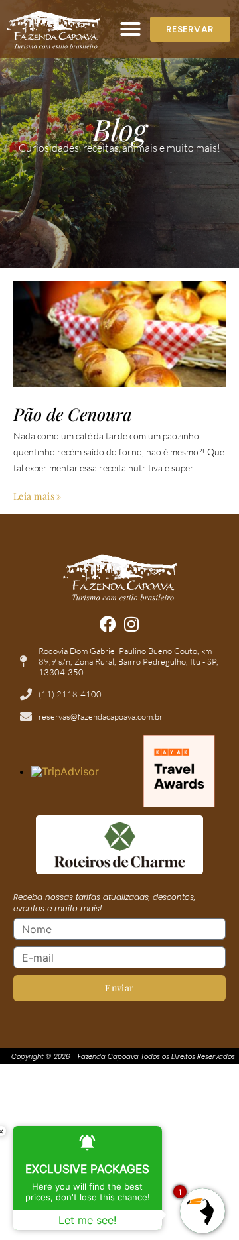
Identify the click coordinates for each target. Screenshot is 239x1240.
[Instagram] (131, 624)
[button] (130, 29)
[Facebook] (108, 624)
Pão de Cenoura (72, 413)
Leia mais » (37, 496)
